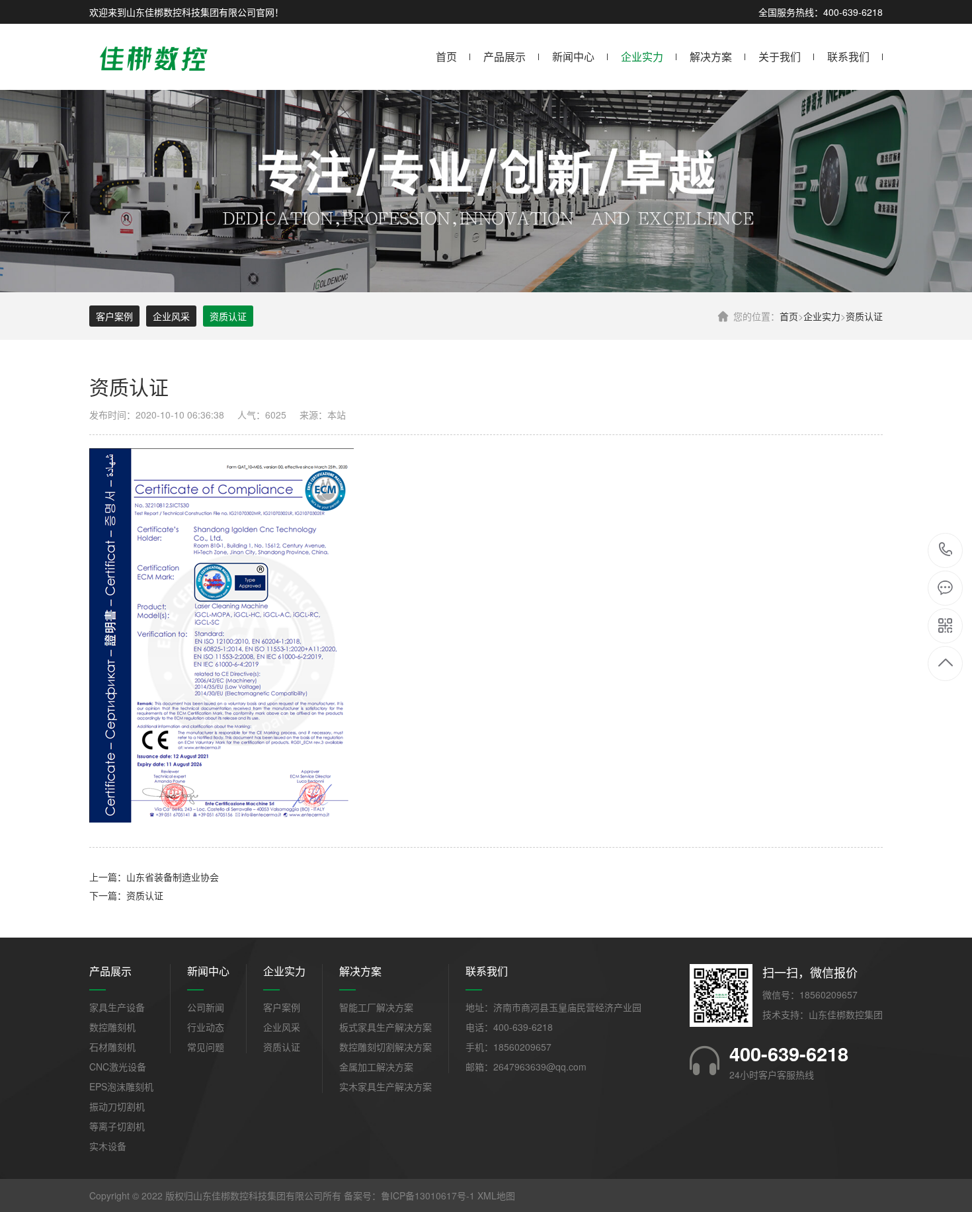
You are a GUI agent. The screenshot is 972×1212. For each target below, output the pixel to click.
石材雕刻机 (112, 1046)
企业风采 (171, 316)
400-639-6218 (945, 550)
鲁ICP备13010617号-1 (428, 1195)
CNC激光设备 (117, 1066)
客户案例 (114, 316)
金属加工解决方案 (376, 1066)
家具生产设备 (117, 1007)
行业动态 (205, 1026)
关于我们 (779, 56)
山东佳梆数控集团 (846, 1014)
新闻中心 (573, 56)
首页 (446, 56)
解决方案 (711, 56)
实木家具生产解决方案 (385, 1086)
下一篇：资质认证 (126, 895)
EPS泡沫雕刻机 (121, 1086)
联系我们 (848, 56)
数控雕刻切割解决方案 (385, 1046)
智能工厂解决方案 (376, 1007)
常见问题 (205, 1046)
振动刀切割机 (117, 1106)
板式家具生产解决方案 (385, 1026)
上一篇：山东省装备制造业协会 (154, 876)
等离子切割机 (117, 1126)
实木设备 (107, 1145)
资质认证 (864, 316)
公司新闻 (205, 1007)
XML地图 (496, 1195)
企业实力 (642, 56)
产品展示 (504, 56)
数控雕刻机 (112, 1026)
